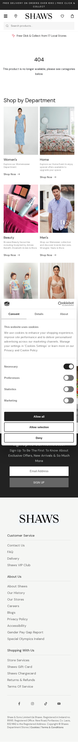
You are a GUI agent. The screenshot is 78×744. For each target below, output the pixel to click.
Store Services (18, 660)
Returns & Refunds (21, 680)
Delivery (13, 558)
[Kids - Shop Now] (21, 287)
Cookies (35, 727)
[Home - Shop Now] (57, 131)
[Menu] (5, 16)
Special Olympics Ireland (25, 639)
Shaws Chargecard (21, 673)
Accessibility (16, 625)
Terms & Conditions (52, 727)
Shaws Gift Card (19, 667)
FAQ (10, 552)
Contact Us (16, 545)
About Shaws (17, 586)
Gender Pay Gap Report (25, 632)
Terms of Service (20, 686)
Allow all (39, 416)
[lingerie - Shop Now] (57, 287)
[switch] (68, 378)
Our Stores (15, 599)
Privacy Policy (17, 619)
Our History (16, 593)
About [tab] (64, 313)
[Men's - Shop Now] (57, 209)
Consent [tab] (14, 313)
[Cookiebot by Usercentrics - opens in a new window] (58, 303)
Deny (39, 437)
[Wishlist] (62, 16)
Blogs (11, 612)
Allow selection (39, 427)
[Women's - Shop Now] (21, 131)
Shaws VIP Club (18, 565)
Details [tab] (39, 313)
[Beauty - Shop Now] (21, 209)
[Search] (7, 26)
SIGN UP (39, 482)
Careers (13, 606)
